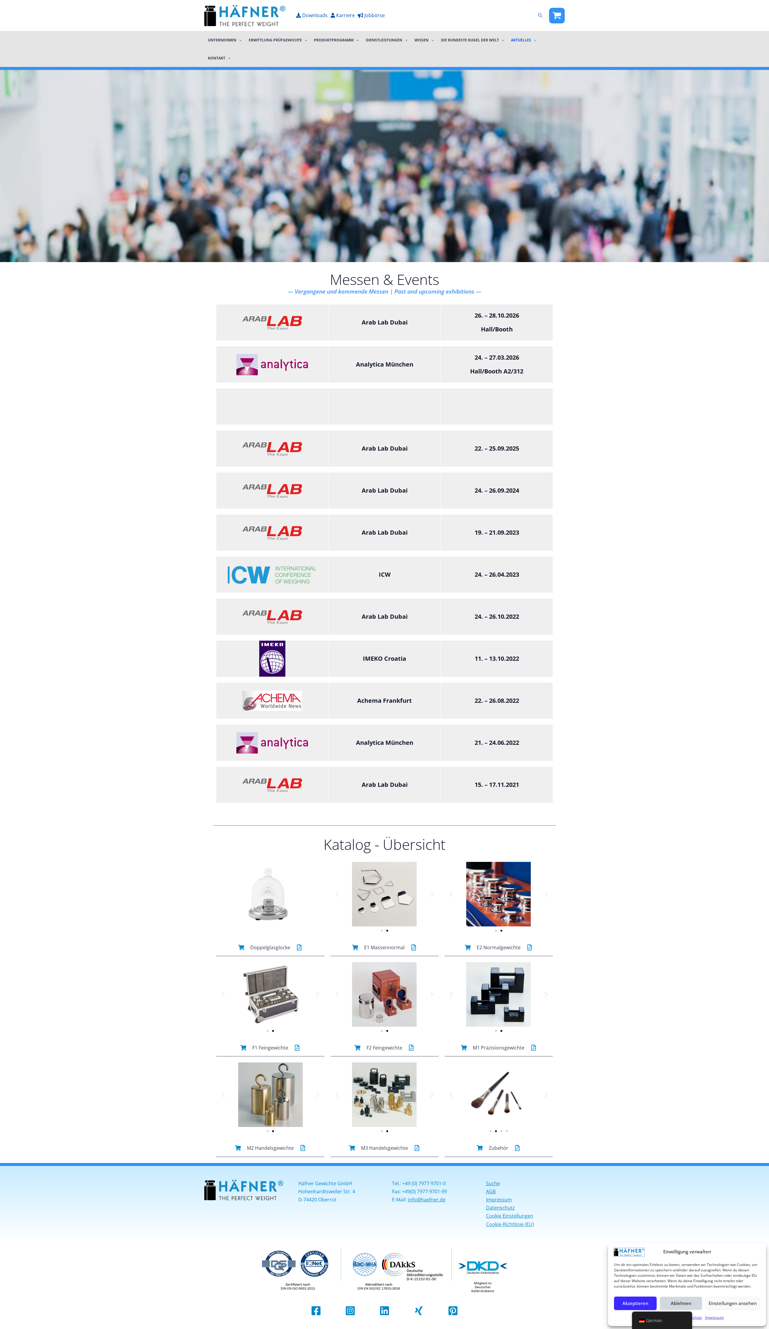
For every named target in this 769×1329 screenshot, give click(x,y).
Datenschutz (500, 1207)
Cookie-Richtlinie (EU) (510, 1224)
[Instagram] (350, 1310)
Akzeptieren (635, 1303)
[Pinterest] (453, 1310)
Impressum (714, 1317)
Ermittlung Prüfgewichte (275, 40)
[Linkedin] (384, 1310)
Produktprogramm (334, 40)
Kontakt (216, 58)
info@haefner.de (426, 1199)
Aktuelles (521, 40)
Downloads (314, 15)
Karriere (345, 15)
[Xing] (418, 1310)
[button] (540, 16)
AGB (491, 1191)
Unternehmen (222, 40)
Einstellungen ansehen (733, 1303)
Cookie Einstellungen (509, 1216)
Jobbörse (374, 15)
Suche (493, 1183)
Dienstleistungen (384, 40)
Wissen (422, 40)
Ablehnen (681, 1303)
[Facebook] (557, 15)
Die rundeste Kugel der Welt (470, 40)
